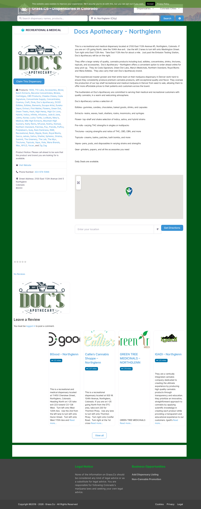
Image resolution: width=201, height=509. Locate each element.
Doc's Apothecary (45, 102)
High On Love (53, 111)
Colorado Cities (168, 8)
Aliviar (60, 90)
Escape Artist (48, 105)
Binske (57, 93)
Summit (19, 139)
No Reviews (19, 274)
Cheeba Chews (49, 96)
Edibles (27, 105)
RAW (52, 130)
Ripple (38, 133)
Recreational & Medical (43, 30)
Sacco (19, 136)
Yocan (31, 145)
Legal (180, 504)
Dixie (33, 102)
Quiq (30, 130)
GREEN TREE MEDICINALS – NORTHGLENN (130, 358)
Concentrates (53, 99)
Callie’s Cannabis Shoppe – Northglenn (97, 358)
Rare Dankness (41, 130)
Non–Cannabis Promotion (146, 479)
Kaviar (26, 117)
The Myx (52, 139)
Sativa (33, 136)
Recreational (22, 133)
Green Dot (56, 108)
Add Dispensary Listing (145, 474)
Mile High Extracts (33, 120)
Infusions (42, 114)
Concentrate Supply (36, 99)
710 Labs (39, 90)
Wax (18, 145)
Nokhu (49, 124)
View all (99, 435)
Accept (150, 4)
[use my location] (157, 229)
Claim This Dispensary (28, 81)
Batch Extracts (23, 93)
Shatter (41, 136)
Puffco (60, 127)
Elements (36, 105)
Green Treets (22, 111)
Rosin (45, 133)
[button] (129, 192)
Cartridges (21, 96)
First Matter (36, 108)
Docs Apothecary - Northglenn (117, 31)
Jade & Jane (54, 114)
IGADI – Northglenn (168, 354)
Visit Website (25, 165)
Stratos (58, 136)
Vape (37, 142)
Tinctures (20, 142)
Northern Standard (25, 127)
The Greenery (30, 139)
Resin (31, 133)
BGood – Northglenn (64, 354)
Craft (27, 102)
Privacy (170, 504)
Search (168, 18)
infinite (34, 114)
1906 (31, 90)
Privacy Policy (163, 4)
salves (26, 136)
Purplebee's (21, 130)
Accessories (51, 90)
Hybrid (19, 114)
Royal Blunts (55, 133)
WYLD (24, 145)
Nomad (57, 124)
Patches (39, 127)
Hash (31, 111)
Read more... (97, 423)
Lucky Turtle (36, 117)
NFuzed (41, 124)
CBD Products (34, 96)
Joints (19, 117)
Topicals (30, 142)
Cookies (159, 504)
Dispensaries (144, 8)
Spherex (50, 136)
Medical (19, 120)
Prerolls (52, 127)
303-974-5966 (42, 172)
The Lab (42, 139)
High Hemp (40, 111)
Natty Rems (30, 124)
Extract (26, 108)
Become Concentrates (42, 93)
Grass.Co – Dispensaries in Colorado (65, 8)
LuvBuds (47, 117)
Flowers (46, 108)
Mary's (56, 117)
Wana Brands (53, 142)
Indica (26, 114)
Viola (43, 142)
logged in (30, 326)
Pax (46, 127)
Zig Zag (43, 145)
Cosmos (20, 102)
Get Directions (172, 227)
